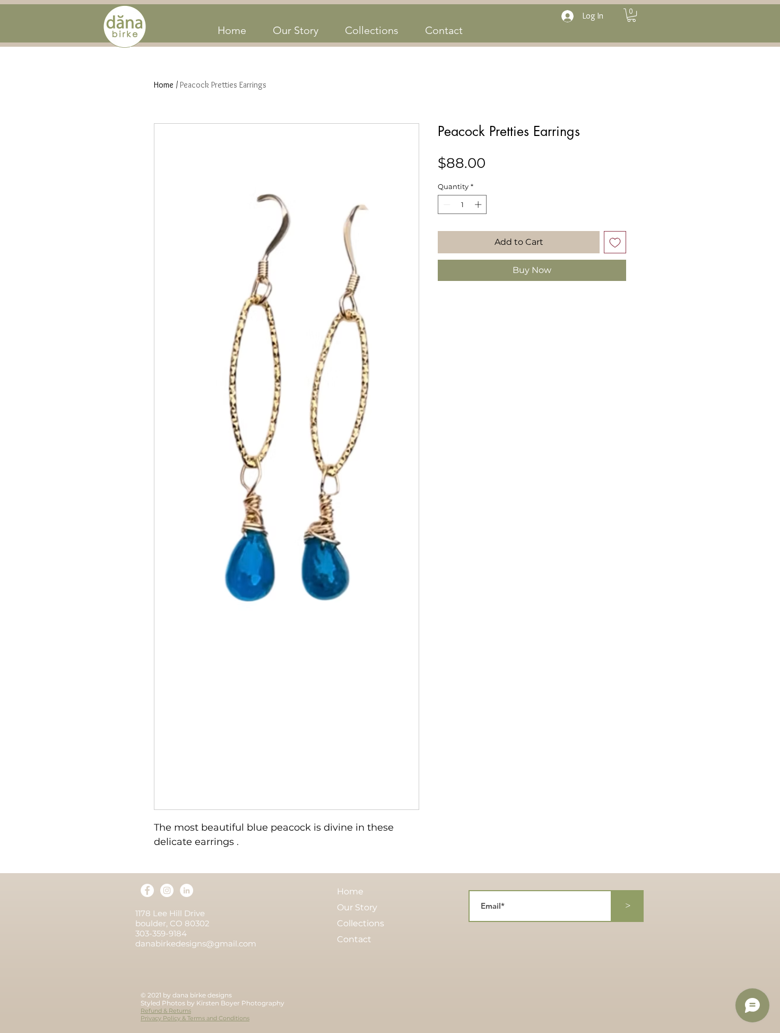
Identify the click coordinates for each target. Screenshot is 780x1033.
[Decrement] (445, 204)
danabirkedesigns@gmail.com (195, 943)
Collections (360, 923)
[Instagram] (167, 890)
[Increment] (479, 204)
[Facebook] (147, 890)
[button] (631, 15)
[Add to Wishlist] (615, 242)
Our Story (357, 907)
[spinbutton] (462, 204)
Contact (354, 939)
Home (164, 85)
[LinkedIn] (186, 890)
